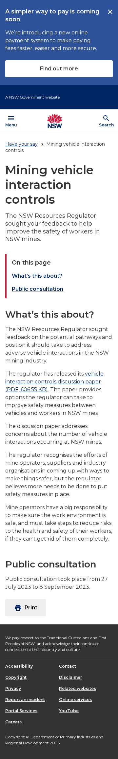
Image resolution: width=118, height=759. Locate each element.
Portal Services (21, 710)
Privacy (13, 688)
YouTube (69, 710)
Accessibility (19, 666)
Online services (75, 699)
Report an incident (25, 699)
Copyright (16, 677)
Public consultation (37, 289)
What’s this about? (37, 276)
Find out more (59, 68)
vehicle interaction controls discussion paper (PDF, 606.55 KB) (54, 382)
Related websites (77, 688)
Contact (67, 666)
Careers (13, 721)
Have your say (21, 144)
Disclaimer (70, 677)
